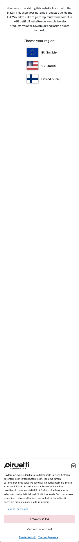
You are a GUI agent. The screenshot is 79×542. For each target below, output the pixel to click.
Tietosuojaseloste (48, 537)
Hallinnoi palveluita (17, 508)
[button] (73, 465)
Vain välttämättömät (39, 529)
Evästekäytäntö (27, 537)
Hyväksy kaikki (39, 518)
